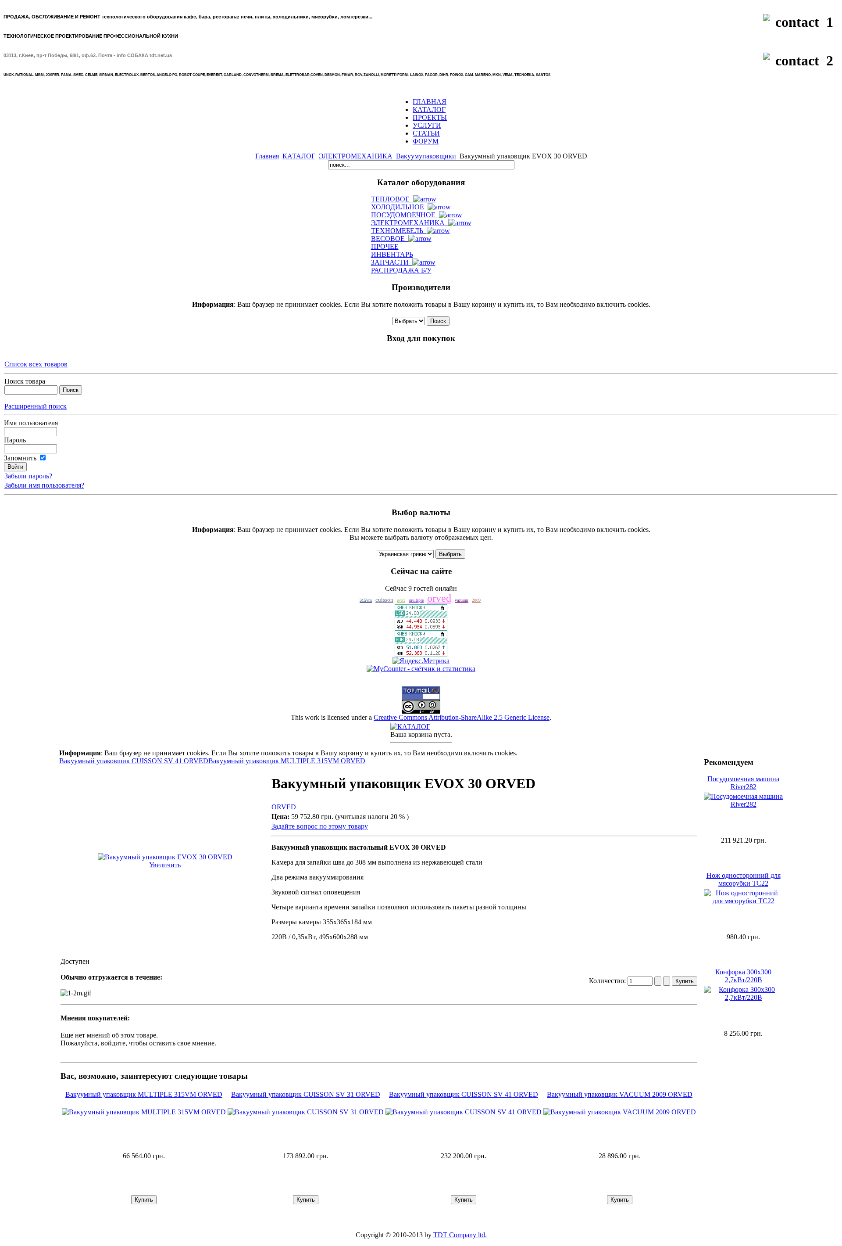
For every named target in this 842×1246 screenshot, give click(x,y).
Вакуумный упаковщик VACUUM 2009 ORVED (619, 1094)
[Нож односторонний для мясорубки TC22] (743, 901)
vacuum (461, 600)
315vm (366, 600)
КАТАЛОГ (298, 156)
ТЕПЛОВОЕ (392, 199)
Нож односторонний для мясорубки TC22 (743, 879)
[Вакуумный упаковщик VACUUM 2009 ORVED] (619, 1112)
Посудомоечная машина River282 (743, 782)
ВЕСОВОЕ (389, 238)
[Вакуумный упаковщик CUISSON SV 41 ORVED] (463, 1112)
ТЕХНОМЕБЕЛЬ (399, 230)
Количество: (608, 980)
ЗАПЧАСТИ (391, 262)
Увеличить (165, 865)
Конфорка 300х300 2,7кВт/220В (743, 976)
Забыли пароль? (28, 476)
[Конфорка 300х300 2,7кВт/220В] (743, 997)
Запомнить (20, 458)
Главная (267, 156)
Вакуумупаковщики (426, 156)
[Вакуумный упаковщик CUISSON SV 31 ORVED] (306, 1112)
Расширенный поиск (35, 406)
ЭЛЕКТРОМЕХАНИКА (355, 156)
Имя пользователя (31, 423)
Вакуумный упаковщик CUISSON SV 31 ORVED (305, 1094)
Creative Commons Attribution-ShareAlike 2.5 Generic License (461, 717)
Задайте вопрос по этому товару (319, 826)
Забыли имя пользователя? (44, 485)
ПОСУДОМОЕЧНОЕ (405, 215)
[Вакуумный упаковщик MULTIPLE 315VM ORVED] (144, 1112)
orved (439, 598)
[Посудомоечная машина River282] (743, 804)
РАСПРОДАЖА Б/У (401, 270)
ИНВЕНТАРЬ (392, 254)
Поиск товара (24, 381)
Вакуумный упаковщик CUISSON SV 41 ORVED (133, 761)
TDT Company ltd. (460, 1235)
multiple (416, 600)
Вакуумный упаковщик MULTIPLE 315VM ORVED (286, 761)
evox (401, 600)
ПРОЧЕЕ (385, 246)
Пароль (15, 440)
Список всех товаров (36, 364)
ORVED (283, 807)
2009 (476, 600)
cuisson (384, 600)
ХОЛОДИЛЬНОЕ (399, 207)
